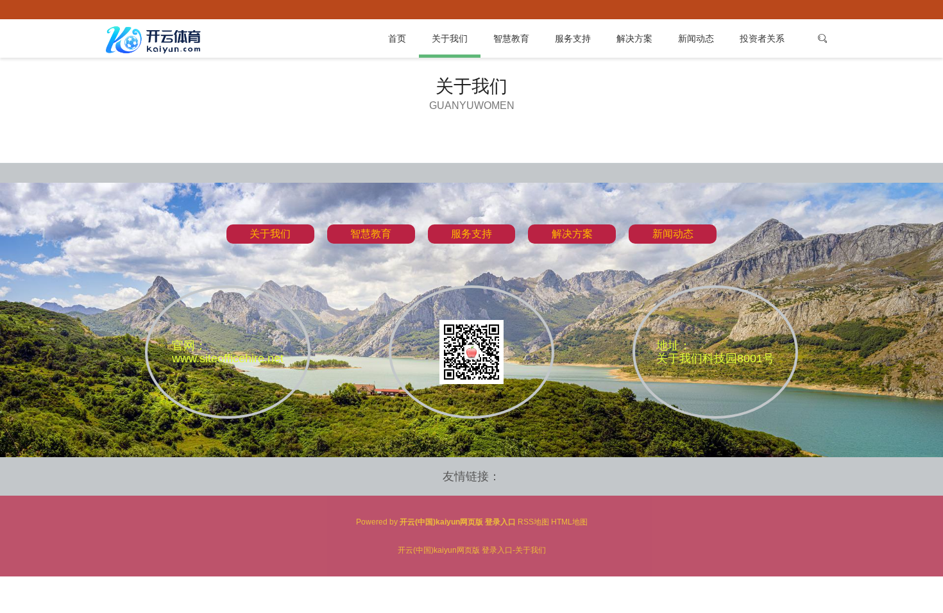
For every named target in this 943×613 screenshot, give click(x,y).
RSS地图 (533, 521)
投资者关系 (762, 38)
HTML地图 (569, 521)
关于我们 (450, 38)
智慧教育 (511, 38)
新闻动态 (696, 38)
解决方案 (634, 38)
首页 (397, 38)
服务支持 (573, 38)
